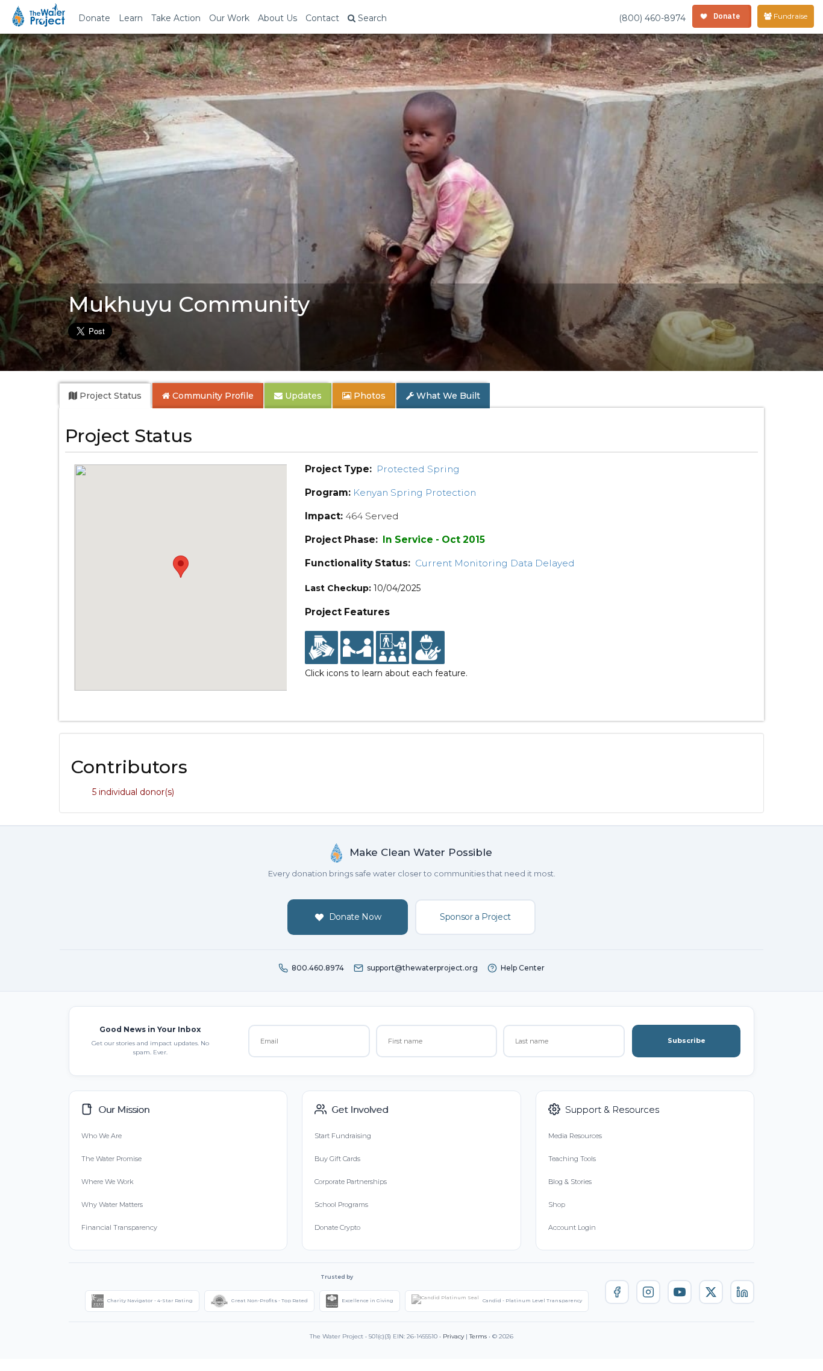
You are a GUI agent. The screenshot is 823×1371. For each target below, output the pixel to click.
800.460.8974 (318, 967)
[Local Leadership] (321, 647)
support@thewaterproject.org (422, 967)
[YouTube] (680, 1292)
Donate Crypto (337, 1227)
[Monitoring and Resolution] (428, 647)
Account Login (572, 1227)
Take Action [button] (176, 18)
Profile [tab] (213, 395)
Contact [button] (322, 18)
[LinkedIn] (742, 1292)
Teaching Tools (572, 1158)
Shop (556, 1204)
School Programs (341, 1204)
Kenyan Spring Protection (414, 492)
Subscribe (687, 1040)
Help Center (523, 967)
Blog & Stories (570, 1181)
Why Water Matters (112, 1204)
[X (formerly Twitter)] (711, 1292)
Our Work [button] (229, 18)
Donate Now (355, 916)
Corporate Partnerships (350, 1181)
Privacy (453, 1336)
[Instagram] (648, 1292)
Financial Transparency (119, 1227)
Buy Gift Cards (337, 1158)
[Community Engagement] (357, 647)
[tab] (105, 395)
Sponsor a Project (475, 916)
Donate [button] (94, 18)
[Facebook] (617, 1292)
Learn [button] (131, 18)
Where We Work (107, 1181)
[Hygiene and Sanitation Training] (392, 647)
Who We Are (101, 1136)
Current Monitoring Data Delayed (495, 563)
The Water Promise (111, 1158)
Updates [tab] (302, 395)
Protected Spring (418, 469)
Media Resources (575, 1136)
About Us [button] (277, 18)
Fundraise (789, 16)
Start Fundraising (342, 1136)
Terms (478, 1336)
